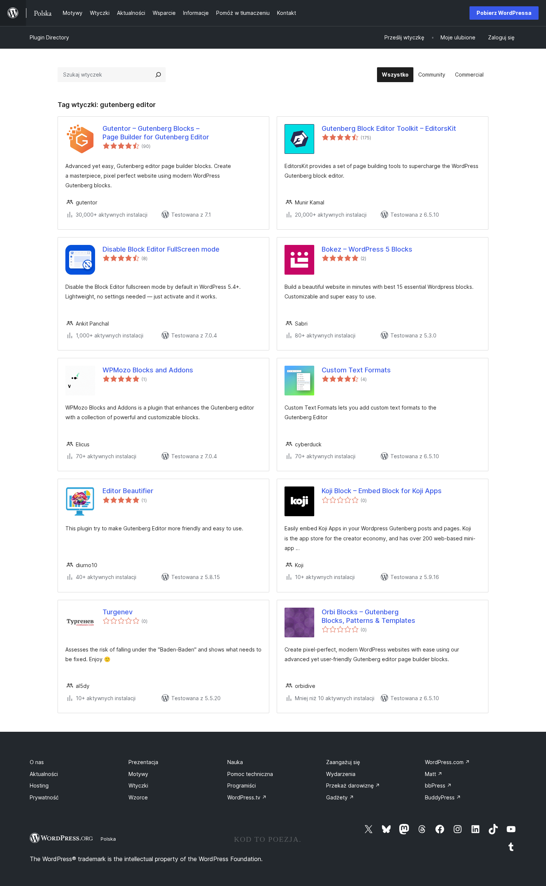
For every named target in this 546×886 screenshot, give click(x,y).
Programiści (241, 785)
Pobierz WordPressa (504, 13)
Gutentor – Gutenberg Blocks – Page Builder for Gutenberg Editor (156, 133)
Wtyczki (138, 785)
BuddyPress (443, 797)
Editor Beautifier (128, 491)
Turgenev (118, 612)
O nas (37, 762)
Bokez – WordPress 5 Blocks (367, 249)
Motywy (138, 774)
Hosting (39, 785)
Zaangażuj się (343, 762)
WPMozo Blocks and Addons (148, 370)
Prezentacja (143, 762)
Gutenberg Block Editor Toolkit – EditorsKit (389, 128)
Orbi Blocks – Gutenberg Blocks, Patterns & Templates (368, 616)
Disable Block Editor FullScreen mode (161, 249)
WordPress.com (447, 762)
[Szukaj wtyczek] (158, 74)
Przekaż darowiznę (353, 785)
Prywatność (44, 797)
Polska (108, 839)
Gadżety (340, 797)
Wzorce (138, 797)
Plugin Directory (49, 37)
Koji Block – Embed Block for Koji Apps (382, 491)
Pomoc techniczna (250, 774)
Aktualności (44, 774)
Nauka (235, 762)
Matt (433, 774)
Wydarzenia (340, 774)
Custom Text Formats (356, 370)
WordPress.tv (247, 797)
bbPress (438, 785)
